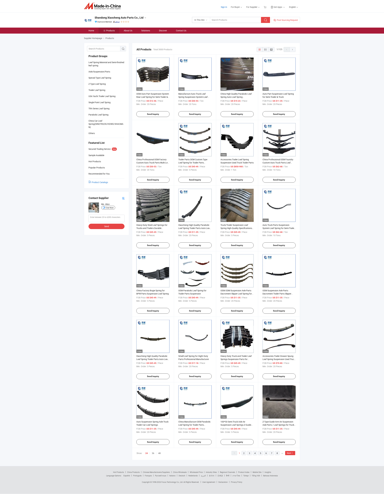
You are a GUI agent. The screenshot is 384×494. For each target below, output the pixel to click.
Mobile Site (257, 472)
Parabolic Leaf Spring (98, 114)
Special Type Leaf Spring (99, 77)
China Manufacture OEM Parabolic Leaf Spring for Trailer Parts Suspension (194, 424)
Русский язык (160, 475)
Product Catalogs (100, 182)
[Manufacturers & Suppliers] (103, 5)
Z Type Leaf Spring (97, 83)
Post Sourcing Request (287, 20)
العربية (203, 475)
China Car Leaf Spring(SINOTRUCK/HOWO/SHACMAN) (105, 123)
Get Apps (278, 7)
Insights (268, 472)
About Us (128, 30)
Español (126, 475)
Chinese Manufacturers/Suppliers (156, 472)
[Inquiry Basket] (265, 7)
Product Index (243, 472)
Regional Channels (227, 472)
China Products (133, 472)
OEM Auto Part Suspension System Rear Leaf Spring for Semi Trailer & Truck (152, 96)
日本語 (220, 475)
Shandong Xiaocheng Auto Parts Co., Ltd (119, 17)
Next (289, 453)
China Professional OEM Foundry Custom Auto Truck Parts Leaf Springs (277, 162)
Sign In (224, 7)
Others (91, 133)
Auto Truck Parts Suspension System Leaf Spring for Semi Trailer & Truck (278, 228)
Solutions (145, 30)
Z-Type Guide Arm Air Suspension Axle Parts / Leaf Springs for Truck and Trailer (278, 424)
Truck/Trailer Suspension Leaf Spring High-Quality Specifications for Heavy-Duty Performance (236, 228)
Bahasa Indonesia (270, 475)
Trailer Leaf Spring (96, 90)
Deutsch (182, 475)
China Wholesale (180, 472)
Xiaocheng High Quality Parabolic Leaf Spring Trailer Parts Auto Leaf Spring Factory (152, 359)
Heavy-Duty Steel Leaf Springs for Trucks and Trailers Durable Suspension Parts (151, 228)
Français (148, 475)
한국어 (211, 475)
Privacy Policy (236, 482)
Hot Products (118, 472)
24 (146, 453)
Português (137, 475)
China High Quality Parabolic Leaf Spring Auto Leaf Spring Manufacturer (236, 96)
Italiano (172, 475)
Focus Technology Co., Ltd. (172, 482)
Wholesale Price (196, 472)
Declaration (223, 482)
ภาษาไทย (236, 475)
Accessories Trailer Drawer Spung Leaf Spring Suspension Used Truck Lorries (278, 359)
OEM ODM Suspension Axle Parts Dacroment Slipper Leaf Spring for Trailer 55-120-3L (236, 293)
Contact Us (181, 30)
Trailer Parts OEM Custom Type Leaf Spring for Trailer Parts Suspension (192, 162)
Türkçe (246, 475)
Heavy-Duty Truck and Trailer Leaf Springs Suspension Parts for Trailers (236, 359)
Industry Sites (211, 472)
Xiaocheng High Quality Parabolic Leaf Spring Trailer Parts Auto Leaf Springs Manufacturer (194, 228)
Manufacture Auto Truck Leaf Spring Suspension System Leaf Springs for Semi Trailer (193, 96)
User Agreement (208, 482)
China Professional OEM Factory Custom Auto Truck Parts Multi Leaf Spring (153, 162)
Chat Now (109, 207)
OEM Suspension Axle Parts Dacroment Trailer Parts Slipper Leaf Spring (276, 293)
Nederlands (193, 475)
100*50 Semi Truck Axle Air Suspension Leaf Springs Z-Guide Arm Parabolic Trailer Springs (235, 424)
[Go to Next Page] (292, 49)
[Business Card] (123, 198)
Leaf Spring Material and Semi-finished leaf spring (106, 64)
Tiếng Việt (256, 475)
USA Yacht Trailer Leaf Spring (102, 96)
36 (153, 453)
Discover (163, 30)
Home (91, 30)
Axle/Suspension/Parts (99, 71)
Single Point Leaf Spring (99, 102)
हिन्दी (227, 475)
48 (159, 453)
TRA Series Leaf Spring (99, 108)
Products (110, 30)
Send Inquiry (153, 114)
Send (106, 226)
